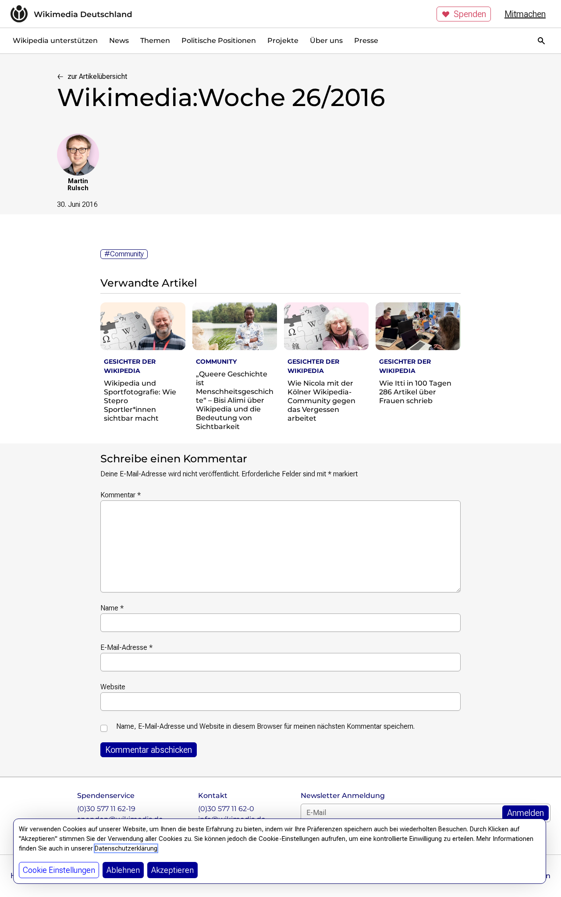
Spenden (470, 14)
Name (112, 608)
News (119, 40)
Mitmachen (525, 14)
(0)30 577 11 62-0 (226, 809)
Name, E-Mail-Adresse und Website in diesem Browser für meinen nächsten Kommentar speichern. (265, 726)
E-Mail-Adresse (126, 647)
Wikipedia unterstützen (55, 40)
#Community (124, 254)
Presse (366, 40)
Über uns (326, 40)
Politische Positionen (218, 40)
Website (112, 687)
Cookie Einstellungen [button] (59, 870)
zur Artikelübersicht (97, 76)
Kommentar (120, 495)
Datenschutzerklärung (126, 848)
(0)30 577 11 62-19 (106, 809)
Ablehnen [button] (123, 870)
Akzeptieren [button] (172, 870)
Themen (155, 40)
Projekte (282, 40)
